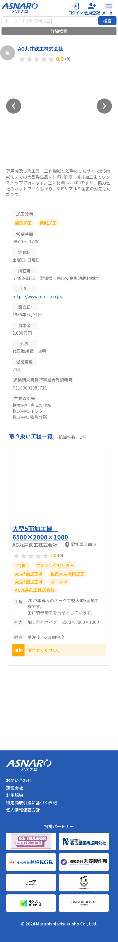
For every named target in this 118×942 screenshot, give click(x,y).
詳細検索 (59, 31)
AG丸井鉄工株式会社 (34, 544)
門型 (21, 565)
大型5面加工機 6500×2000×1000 (40, 532)
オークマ (59, 582)
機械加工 (48, 223)
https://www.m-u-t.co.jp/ (37, 296)
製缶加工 (23, 223)
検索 (107, 21)
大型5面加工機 (29, 574)
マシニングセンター (55, 565)
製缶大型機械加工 (67, 574)
